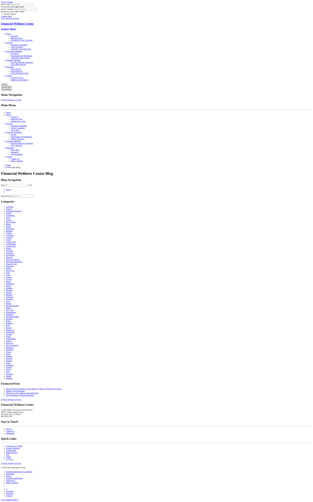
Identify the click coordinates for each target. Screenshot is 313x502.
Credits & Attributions (14, 478)
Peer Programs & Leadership (22, 62)
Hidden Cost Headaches (15, 391)
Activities (9, 207)
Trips (8, 372)
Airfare (8, 213)
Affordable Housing (13, 211)
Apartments (10, 215)
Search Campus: (7, 9)
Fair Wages (10, 255)
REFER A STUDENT (19, 80)
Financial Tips (11, 264)
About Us (14, 36)
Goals (8, 275)
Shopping (9, 348)
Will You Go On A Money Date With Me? (22, 393)
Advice (8, 209)
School (8, 341)
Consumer (10, 235)
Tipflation (9, 365)
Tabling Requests (17, 139)
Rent (8, 326)
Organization (11, 312)
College (9, 233)
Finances (9, 257)
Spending (9, 350)
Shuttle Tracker (12, 453)
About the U (11, 480)
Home (8, 113)
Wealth (8, 376)
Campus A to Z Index (14, 446)
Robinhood (10, 332)
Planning (9, 319)
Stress (8, 354)
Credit (8, 240)
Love (8, 301)
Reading (9, 323)
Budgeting (10, 229)
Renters (9, 328)
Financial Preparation (14, 262)
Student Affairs (8, 29)
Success (9, 359)
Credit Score (11, 246)
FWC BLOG (16, 69)
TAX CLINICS (17, 47)
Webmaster (10, 433)
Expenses (9, 253)
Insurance (9, 297)
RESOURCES (16, 71)
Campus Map (11, 450)
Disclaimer (10, 474)
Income (9, 293)
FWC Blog (15, 150)
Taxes (8, 363)
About (8, 34)
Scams (8, 337)
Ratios (8, 321)
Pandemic (9, 315)
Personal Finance (12, 317)
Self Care (9, 343)
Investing (9, 299)
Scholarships (11, 339)
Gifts (8, 273)
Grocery (9, 277)
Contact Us (15, 159)
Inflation (9, 295)
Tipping (9, 367)
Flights (8, 268)
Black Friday (11, 222)
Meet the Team (16, 38)
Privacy (9, 476)
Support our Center (18, 121)
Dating (8, 249)
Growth (9, 279)
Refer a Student (17, 161)
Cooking (9, 238)
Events (14, 135)
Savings (9, 334)
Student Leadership (13, 60)
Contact (9, 76)
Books (8, 227)
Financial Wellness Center (17, 23)
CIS (7, 455)
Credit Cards (11, 242)
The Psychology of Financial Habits (20, 395)
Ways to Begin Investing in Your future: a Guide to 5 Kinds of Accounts (33, 389)
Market (8, 304)
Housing (9, 290)
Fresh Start (10, 271)
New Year (10, 310)
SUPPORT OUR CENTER (22, 40)
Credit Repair (11, 244)
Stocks (8, 352)
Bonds (8, 224)
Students (9, 356)
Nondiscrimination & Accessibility (19, 472)
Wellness (9, 378)
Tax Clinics (15, 130)
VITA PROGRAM (18, 65)
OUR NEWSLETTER (20, 73)
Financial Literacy (13, 260)
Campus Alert (6, 16)
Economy (9, 251)
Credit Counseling (18, 128)
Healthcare (10, 284)
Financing (10, 266)
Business (9, 231)
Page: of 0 (16, 185)
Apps (8, 218)
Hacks (8, 282)
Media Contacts (12, 483)
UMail (8, 457)
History (9, 286)
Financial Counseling (19, 45)
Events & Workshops (14, 132)
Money (8, 308)
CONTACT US (17, 78)
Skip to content (7, 2)
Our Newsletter (17, 154)
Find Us (9, 429)
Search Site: (5, 4)
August (8, 220)
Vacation (9, 374)
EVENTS (14, 54)
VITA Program (16, 146)
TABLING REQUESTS (20, 58)
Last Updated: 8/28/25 (9, 500)
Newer (8, 190)
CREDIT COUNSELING (21, 49)
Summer (9, 361)
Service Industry (12, 345)
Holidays (9, 288)
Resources (10, 67)
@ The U (9, 459)
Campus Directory (13, 448)
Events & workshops (14, 51)
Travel (8, 370)
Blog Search (6, 196)
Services (9, 43)
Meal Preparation (12, 306)
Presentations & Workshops (21, 56)
